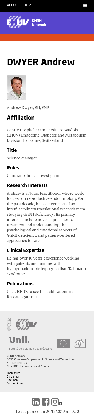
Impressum (13, 373)
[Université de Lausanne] (30, 339)
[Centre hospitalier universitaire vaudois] (26, 325)
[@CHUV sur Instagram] (55, 401)
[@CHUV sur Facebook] (45, 401)
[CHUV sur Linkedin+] (36, 401)
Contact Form (15, 383)
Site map (12, 380)
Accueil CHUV (19, 5)
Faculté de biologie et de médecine (30, 348)
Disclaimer (13, 376)
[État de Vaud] (9, 325)
